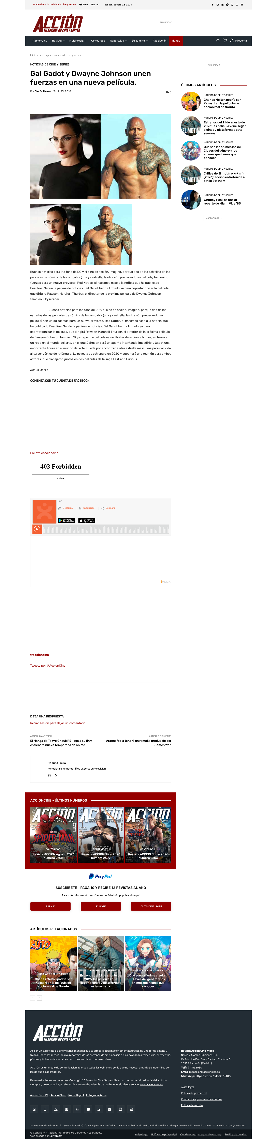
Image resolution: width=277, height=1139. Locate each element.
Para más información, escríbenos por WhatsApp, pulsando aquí (100, 895)
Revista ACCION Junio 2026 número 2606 (148, 856)
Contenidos (53, 849)
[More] (136, 104)
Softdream (55, 1135)
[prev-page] (32, 998)
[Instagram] (217, 4)
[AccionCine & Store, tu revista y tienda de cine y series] (57, 23)
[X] (232, 4)
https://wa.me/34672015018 (213, 1076)
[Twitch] (121, 1109)
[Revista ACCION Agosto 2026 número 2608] (53, 835)
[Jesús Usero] (39, 769)
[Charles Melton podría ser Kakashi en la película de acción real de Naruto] (53, 963)
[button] (218, 41)
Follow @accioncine (44, 453)
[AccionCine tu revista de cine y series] (138, 1031)
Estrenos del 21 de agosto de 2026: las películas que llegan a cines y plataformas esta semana (100, 981)
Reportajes (45, 55)
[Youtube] (241, 4)
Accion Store (58, 1095)
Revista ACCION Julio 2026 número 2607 (100, 856)
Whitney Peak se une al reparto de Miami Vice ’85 (222, 201)
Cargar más (212, 217)
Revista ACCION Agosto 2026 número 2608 (53, 856)
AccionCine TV (39, 1095)
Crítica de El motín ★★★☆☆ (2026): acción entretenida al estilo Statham (225, 177)
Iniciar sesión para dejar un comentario (58, 723)
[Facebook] (212, 4)
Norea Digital (76, 1095)
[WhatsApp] (237, 4)
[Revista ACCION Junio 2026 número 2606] (148, 835)
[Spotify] (131, 1109)
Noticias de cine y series (67, 55)
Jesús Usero (43, 91)
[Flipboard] (99, 1109)
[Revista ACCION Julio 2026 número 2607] (101, 835)
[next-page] (39, 998)
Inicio (33, 55)
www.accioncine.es (151, 1084)
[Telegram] (227, 4)
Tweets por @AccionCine (47, 665)
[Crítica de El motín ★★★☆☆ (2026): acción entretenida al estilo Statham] (191, 175)
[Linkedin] (222, 4)
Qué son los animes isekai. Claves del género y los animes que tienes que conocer (148, 981)
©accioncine (39, 655)
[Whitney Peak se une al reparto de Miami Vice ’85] (191, 200)
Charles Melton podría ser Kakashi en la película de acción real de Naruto (53, 982)
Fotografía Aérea (96, 1095)
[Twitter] (56, 1109)
